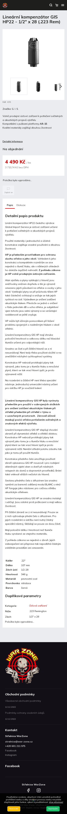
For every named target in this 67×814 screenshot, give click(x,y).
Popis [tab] (10, 205)
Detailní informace (13, 141)
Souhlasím (53, 808)
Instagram (11, 754)
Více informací (56, 802)
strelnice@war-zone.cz (19, 741)
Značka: (11, 108)
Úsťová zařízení (38, 605)
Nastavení (13, 808)
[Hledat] (50, 5)
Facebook (10, 750)
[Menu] (62, 5)
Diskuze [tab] (20, 205)
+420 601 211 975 (15, 746)
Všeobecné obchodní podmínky (23, 700)
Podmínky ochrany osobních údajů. (25, 712)
